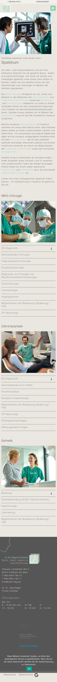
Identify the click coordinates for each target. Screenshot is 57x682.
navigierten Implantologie (18, 149)
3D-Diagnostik (8, 152)
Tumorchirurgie (14, 104)
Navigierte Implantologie (15, 398)
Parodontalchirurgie (12, 268)
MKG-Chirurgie (13, 94)
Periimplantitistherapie (14, 421)
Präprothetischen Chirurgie (15, 101)
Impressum (9, 675)
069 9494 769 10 (13, 576)
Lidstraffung (27, 170)
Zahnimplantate (28, 125)
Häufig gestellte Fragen (14, 427)
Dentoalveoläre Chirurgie (15, 255)
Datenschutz (26, 675)
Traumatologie (8, 116)
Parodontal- (47, 101)
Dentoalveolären (41, 97)
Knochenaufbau (19, 140)
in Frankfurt (28, 636)
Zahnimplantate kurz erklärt (17, 385)
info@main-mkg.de (11, 582)
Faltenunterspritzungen (13, 173)
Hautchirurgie (8, 170)
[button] (53, 8)
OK (29, 669)
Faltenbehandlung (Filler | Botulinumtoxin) (25, 500)
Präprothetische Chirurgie (16, 261)
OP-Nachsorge (9, 313)
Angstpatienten (10, 297)
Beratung (6, 493)
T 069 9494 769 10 (14, 2)
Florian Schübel (29, 646)
